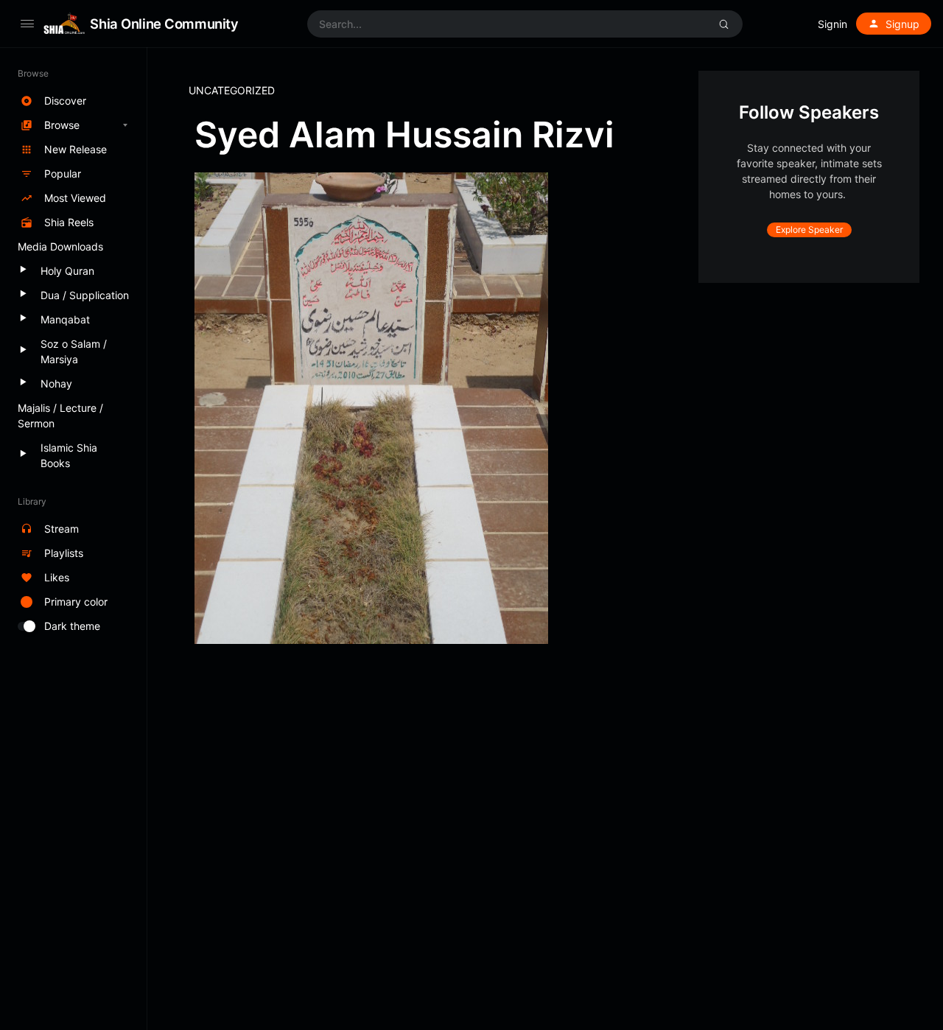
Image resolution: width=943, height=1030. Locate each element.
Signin (832, 24)
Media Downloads (60, 246)
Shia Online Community (164, 23)
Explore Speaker (809, 229)
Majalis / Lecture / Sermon (60, 416)
